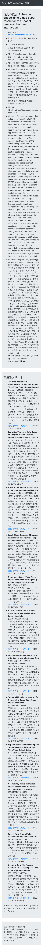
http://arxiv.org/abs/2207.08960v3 (23, 35)
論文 (10, 425)
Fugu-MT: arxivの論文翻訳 (16, 3)
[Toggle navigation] (38, 3)
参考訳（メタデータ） (22, 425)
